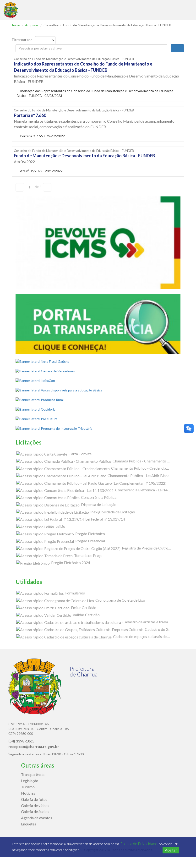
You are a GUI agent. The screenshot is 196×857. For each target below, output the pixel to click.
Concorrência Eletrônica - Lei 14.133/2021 (149, 490)
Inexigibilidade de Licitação (112, 512)
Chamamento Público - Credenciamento (143, 468)
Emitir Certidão (83, 607)
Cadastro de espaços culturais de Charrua (146, 636)
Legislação (29, 780)
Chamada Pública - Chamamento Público (146, 461)
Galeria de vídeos (35, 805)
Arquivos (31, 25)
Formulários (75, 593)
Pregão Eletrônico (90, 533)
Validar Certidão (86, 614)
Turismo (28, 787)
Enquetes (28, 824)
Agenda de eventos (36, 817)
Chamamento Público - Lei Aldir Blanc (138, 475)
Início (16, 25)
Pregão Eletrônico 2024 (70, 562)
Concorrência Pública (98, 497)
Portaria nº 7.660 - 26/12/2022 (42, 136)
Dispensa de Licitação (98, 504)
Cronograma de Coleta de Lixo (120, 600)
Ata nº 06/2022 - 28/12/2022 (41, 171)
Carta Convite (80, 453)
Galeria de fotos (34, 799)
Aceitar (171, 850)
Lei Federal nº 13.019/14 (105, 519)
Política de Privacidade (138, 843)
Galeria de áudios (35, 811)
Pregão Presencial (90, 540)
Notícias (28, 793)
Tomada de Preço (88, 555)
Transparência (32, 774)
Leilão (60, 526)
